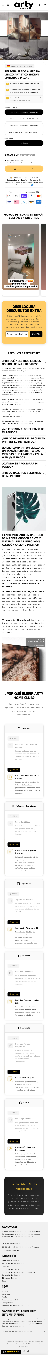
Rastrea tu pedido (10, 1300)
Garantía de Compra (11, 1275)
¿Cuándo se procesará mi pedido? (20, 465)
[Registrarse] (44, 1331)
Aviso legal (24, 1346)
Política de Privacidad (13, 1263)
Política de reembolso (14, 1341)
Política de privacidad (33, 1341)
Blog (4, 1281)
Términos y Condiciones (13, 1261)
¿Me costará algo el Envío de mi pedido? (23, 430)
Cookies (5, 1266)
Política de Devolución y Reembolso (18, 1272)
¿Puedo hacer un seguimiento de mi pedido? (23, 474)
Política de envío (33, 1344)
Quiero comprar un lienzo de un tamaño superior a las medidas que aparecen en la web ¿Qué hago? (23, 453)
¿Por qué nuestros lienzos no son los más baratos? (21, 362)
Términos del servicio (12, 1278)
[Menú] (3, 5)
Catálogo (6, 1294)
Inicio (5, 1291)
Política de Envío (10, 1269)
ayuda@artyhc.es (12, 1250)
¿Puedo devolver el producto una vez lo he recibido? (23, 440)
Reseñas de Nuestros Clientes (16, 1306)
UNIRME (36, 334)
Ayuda (4, 1297)
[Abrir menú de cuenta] (39, 5)
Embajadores (7, 1303)
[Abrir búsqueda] (8, 5)
